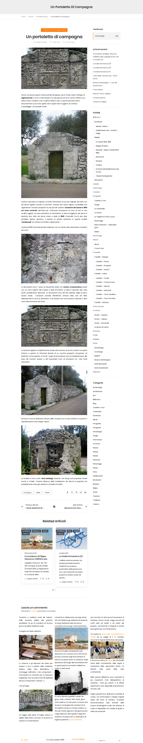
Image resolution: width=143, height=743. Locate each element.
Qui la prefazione (75, 720)
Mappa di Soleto (102, 146)
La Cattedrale (99, 209)
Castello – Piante (102, 261)
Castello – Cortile (102, 278)
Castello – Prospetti (103, 265)
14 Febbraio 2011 (47, 30)
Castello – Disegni (101, 257)
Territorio (96, 496)
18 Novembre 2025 (31, 553)
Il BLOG (95, 240)
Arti (94, 395)
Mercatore (100, 157)
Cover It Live (99, 248)
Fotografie (97, 196)
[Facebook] (67, 492)
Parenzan (96, 460)
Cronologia (98, 352)
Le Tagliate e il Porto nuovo (104, 217)
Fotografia (97, 423)
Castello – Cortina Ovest (105, 282)
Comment (70, 42)
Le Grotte (98, 213)
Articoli (31, 17)
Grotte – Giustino (101, 315)
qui (44, 681)
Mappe (97, 137)
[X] (72, 492)
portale (47, 493)
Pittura (95, 468)
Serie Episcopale (100, 364)
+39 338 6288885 (78, 739)
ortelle (38, 493)
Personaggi (98, 221)
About (96, 244)
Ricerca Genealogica (102, 360)
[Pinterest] (76, 492)
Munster (99, 161)
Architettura (40, 17)
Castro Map (97, 188)
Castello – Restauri (101, 302)
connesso (33, 611)
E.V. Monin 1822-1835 (103, 142)
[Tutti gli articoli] (54, 506)
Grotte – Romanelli (101, 323)
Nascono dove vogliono (102, 93)
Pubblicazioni (98, 476)
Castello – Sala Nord (103, 290)
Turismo (96, 504)
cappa (109, 660)
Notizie (95, 456)
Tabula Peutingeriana (104, 176)
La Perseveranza (99, 98)
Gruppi (96, 205)
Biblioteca (96, 117)
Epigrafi (97, 356)
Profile (95, 335)
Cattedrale (97, 411)
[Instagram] (81, 492)
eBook (95, 419)
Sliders (96, 232)
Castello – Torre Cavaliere (106, 294)
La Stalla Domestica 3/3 (102, 64)
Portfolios (96, 331)
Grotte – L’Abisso (100, 319)
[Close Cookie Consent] (139, 736)
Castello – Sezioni (102, 269)
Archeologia (98, 348)
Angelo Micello (41, 42)
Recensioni (98, 180)
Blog (46, 17)
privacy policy (131, 736)
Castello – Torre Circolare (105, 298)
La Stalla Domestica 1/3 (102, 72)
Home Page (97, 236)
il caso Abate (98, 89)
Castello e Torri (100, 201)
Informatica (97, 440)
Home (23, 17)
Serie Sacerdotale (101, 368)
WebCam (96, 372)
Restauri (96, 484)
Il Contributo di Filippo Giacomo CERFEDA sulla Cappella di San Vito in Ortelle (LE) (106, 57)
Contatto (96, 192)
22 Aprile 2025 (63, 553)
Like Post (56, 42)
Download (98, 122)
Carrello (96, 184)
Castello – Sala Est (103, 286)
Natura (95, 452)
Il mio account (98, 306)
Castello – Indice (100, 273)
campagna (27, 493)
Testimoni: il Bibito (100, 102)
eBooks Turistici (102, 126)
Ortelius (99, 165)
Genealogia (97, 432)
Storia (95, 343)
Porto (95, 472)
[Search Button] (119, 740)
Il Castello (96, 252)
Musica (95, 448)
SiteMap (96, 339)
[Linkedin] (85, 492)
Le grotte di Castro (101, 327)
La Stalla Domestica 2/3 (102, 68)
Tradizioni (96, 500)
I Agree (86, 736)
